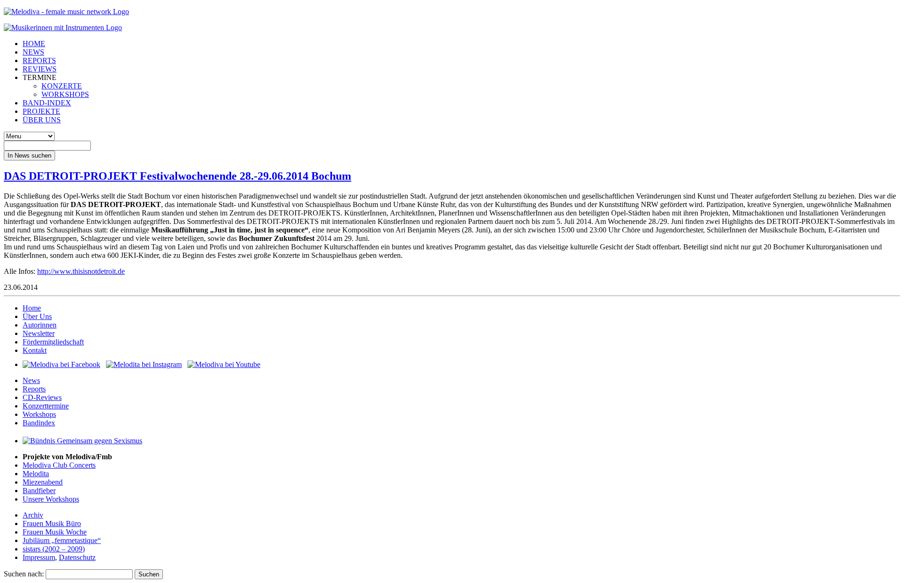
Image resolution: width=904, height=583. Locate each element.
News (31, 380)
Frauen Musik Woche (55, 532)
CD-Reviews (42, 397)
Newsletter (39, 333)
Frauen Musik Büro (52, 523)
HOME (34, 44)
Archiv (33, 515)
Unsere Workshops (51, 499)
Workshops (39, 414)
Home (32, 308)
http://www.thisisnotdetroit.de (81, 271)
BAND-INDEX (47, 103)
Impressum (39, 557)
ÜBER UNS (42, 120)
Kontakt (35, 350)
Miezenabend (43, 482)
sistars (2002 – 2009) (54, 549)
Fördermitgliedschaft (53, 342)
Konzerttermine (46, 406)
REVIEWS (39, 69)
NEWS (33, 52)
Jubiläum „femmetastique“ (62, 540)
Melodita (36, 474)
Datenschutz (77, 557)
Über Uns (37, 316)
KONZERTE (61, 86)
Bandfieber (39, 491)
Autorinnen (39, 325)
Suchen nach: (24, 574)
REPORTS (39, 60)
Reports (34, 389)
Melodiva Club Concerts (59, 465)
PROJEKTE (41, 111)
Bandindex (39, 423)
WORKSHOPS (65, 94)
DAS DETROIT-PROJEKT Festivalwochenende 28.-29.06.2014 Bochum (177, 176)
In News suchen (29, 155)
